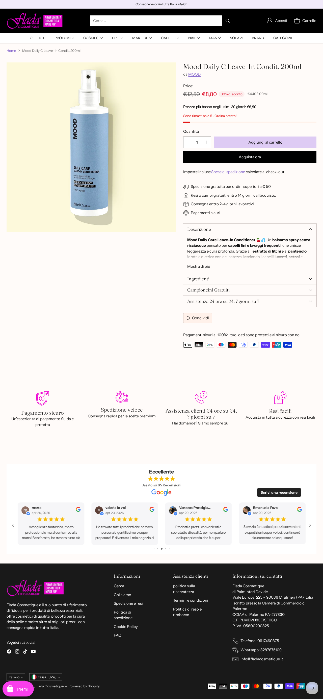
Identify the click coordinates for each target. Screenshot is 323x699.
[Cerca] (227, 20)
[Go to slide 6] (165, 548)
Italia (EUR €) (47, 677)
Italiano (14, 677)
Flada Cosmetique (50, 686)
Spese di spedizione (228, 171)
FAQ (117, 635)
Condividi (200, 317)
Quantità (191, 131)
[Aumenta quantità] (206, 142)
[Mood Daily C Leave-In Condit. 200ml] (91, 147)
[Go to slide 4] (158, 549)
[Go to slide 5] (162, 548)
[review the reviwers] (76, 510)
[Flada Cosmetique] (35, 21)
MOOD (194, 74)
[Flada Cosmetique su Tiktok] (25, 652)
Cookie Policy (126, 626)
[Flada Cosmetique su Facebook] (9, 652)
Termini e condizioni (190, 600)
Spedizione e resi (128, 603)
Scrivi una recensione (279, 492)
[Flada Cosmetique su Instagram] (17, 652)
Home (11, 51)
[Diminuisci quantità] (188, 142)
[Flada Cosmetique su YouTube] (33, 652)
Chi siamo (122, 594)
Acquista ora (250, 156)
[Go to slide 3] (154, 548)
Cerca (119, 585)
